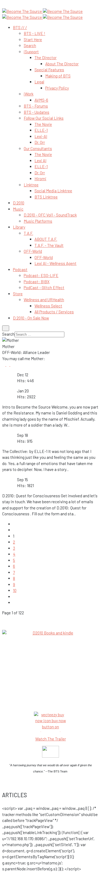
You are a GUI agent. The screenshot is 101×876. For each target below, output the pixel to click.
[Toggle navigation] (5, 328)
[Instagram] (11, 364)
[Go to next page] (14, 596)
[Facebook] (4, 364)
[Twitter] (8, 364)
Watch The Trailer (50, 738)
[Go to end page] (14, 602)
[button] (20, 27)
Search (8, 334)
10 (14, 590)
